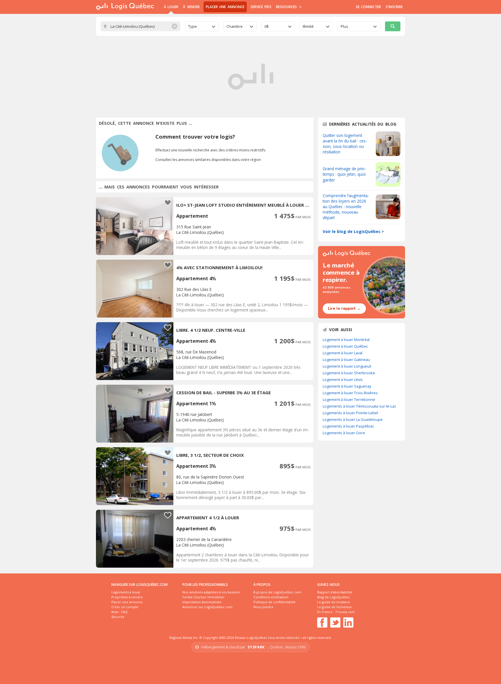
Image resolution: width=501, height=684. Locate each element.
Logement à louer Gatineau (346, 359)
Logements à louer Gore (344, 432)
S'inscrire (394, 6)
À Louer (171, 6)
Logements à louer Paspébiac (348, 426)
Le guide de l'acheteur (334, 607)
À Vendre (191, 6)
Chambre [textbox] (234, 26)
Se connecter (368, 6)
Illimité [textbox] (308, 26)
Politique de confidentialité (274, 602)
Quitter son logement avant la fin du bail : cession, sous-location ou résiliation (345, 144)
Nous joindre (263, 607)
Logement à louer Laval (342, 352)
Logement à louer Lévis (343, 379)
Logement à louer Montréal (346, 339)
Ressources (287, 6)
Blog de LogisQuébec (333, 597)
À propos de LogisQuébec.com (277, 592)
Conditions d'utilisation (270, 597)
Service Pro (261, 6)
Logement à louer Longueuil (347, 366)
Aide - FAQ (119, 612)
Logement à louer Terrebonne (349, 399)
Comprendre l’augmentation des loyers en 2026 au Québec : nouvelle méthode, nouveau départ (346, 206)
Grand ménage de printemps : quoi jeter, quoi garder (344, 174)
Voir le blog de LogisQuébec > (353, 231)
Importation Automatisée (202, 602)
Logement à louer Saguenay (347, 386)
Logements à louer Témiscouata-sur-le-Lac (359, 406)
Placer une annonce (225, 6)
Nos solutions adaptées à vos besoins (210, 592)
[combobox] (202, 26)
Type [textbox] (192, 26)
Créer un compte (124, 607)
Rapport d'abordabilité (334, 592)
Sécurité (117, 617)
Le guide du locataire (333, 602)
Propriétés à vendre (127, 597)
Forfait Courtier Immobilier (203, 597)
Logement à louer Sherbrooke (349, 372)
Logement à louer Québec (345, 346)
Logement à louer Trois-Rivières (350, 392)
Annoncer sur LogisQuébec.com (207, 607)
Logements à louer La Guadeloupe (353, 419)
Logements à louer (126, 592)
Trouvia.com (345, 612)
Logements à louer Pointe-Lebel (350, 412)
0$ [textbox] (266, 26)
